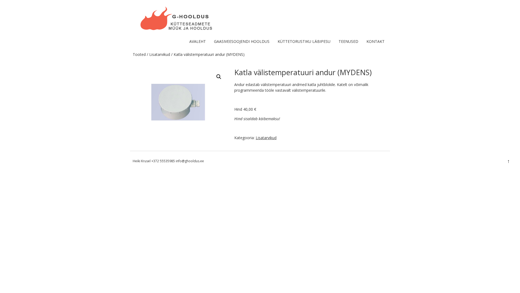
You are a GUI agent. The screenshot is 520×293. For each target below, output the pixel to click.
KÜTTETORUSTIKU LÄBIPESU (304, 41)
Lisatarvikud (159, 54)
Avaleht (197, 41)
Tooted (139, 54)
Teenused (348, 41)
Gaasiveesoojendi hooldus (241, 41)
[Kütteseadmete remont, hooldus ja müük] (177, 31)
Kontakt (375, 41)
